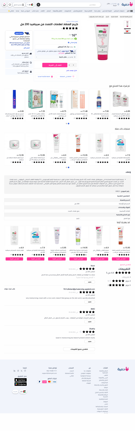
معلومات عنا (87, 371)
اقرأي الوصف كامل (71, 70)
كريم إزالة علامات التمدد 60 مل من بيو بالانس (57, 115)
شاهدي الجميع (125, 264)
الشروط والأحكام (86, 378)
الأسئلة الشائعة (86, 381)
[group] (127, 23)
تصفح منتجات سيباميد (72, 21)
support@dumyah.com (49, 373)
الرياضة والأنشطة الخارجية (103, 396)
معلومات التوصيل (86, 373)
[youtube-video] (127, 31)
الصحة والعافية (103, 399)
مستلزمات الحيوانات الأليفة (102, 412)
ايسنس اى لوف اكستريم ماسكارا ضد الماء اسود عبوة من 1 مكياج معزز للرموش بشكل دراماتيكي (14, 115)
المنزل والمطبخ (103, 380)
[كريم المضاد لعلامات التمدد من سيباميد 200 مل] (102, 41)
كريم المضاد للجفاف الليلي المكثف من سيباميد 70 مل (37, 159)
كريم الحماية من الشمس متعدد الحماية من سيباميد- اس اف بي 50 (78, 159)
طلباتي (72, 376)
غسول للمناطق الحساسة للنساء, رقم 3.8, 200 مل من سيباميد (121, 115)
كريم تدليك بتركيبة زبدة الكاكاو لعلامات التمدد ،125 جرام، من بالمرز (78, 251)
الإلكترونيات (104, 382)
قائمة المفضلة (69, 373)
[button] (56, 57)
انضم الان (61, 53)
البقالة (106, 387)
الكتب (106, 404)
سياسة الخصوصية (86, 376)
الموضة (105, 402)
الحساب (72, 371)
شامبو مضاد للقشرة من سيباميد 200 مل (121, 159)
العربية (15, 391)
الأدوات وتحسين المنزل (101, 392)
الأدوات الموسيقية (102, 409)
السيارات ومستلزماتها (102, 406)
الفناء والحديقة (103, 390)
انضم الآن (27, 48)
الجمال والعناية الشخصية (103, 372)
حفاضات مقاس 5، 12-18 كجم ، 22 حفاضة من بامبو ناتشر (36, 115)
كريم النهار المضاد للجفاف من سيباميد (15, 159)
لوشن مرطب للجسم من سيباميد (99, 158)
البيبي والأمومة (103, 378)
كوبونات (88, 383)
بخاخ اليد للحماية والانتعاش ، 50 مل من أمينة (100, 115)
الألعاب (106, 375)
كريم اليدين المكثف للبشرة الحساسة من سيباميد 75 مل (58, 251)
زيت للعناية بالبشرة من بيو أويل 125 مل (78, 115)
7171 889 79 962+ (51, 371)
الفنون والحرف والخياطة (101, 385)
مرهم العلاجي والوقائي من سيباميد (58, 159)
